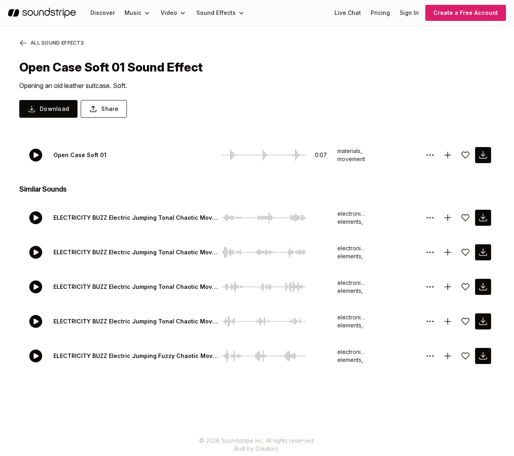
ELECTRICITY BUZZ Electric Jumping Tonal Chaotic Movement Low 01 (135, 252)
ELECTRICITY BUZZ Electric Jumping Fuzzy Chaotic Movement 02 (135, 355)
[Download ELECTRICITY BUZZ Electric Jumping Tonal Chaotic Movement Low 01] (483, 252)
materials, (349, 150)
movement (351, 158)
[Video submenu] (183, 13)
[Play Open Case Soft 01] (35, 155)
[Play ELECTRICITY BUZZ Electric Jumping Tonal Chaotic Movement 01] (35, 321)
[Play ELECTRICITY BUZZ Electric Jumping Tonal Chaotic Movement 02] (35, 286)
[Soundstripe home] (42, 13)
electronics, (351, 213)
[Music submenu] (147, 13)
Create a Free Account (465, 12)
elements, (350, 221)
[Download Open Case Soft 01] (483, 155)
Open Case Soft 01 (79, 154)
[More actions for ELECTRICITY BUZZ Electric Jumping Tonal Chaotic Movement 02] (430, 287)
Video (169, 12)
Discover (102, 12)
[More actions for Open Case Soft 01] (430, 155)
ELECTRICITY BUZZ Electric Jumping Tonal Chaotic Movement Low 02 (135, 217)
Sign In (409, 12)
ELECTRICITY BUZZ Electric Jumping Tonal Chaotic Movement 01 (135, 321)
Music (132, 12)
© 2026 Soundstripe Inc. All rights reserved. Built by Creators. (257, 444)
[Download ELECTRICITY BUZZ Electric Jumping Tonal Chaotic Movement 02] (483, 287)
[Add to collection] (448, 155)
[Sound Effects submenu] (241, 13)
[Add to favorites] (465, 155)
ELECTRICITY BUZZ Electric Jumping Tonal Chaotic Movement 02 (135, 286)
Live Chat (348, 12)
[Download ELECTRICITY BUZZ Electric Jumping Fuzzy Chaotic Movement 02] (483, 356)
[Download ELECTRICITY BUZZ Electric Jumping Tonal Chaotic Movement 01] (483, 321)
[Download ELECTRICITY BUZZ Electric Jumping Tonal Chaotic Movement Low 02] (483, 218)
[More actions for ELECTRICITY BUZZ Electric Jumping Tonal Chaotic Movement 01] (430, 321)
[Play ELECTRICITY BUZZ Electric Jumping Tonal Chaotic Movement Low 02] (35, 217)
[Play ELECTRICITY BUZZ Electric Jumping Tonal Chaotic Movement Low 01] (35, 252)
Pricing (380, 12)
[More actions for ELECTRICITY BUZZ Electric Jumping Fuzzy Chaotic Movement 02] (430, 356)
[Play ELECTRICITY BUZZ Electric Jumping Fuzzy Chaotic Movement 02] (35, 356)
